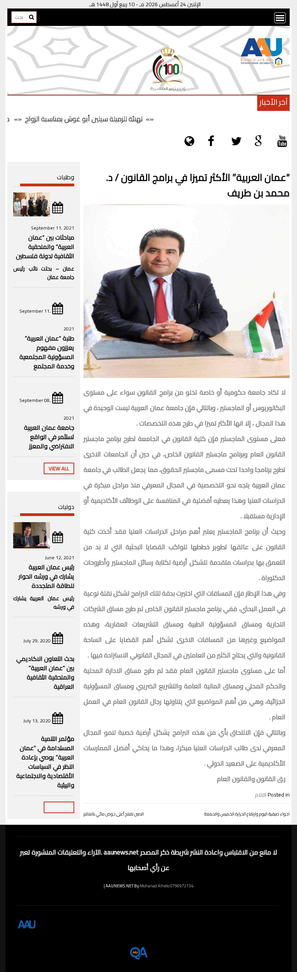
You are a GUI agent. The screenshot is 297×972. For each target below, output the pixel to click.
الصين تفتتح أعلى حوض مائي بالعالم (114, 814)
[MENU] (280, 17)
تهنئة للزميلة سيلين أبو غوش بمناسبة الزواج (95, 118)
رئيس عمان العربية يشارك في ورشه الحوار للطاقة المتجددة (46, 576)
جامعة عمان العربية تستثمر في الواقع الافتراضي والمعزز (49, 437)
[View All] (59, 807)
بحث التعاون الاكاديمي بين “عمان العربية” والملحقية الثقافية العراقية (45, 672)
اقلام (260, 795)
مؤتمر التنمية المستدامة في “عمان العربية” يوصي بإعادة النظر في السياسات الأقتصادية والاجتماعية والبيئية (45, 762)
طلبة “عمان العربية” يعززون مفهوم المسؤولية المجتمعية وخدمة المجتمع (46, 352)
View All (59, 468)
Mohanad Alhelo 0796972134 (166, 886)
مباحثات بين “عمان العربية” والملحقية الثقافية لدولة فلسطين (45, 247)
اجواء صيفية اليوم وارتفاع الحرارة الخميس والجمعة (247, 814)
